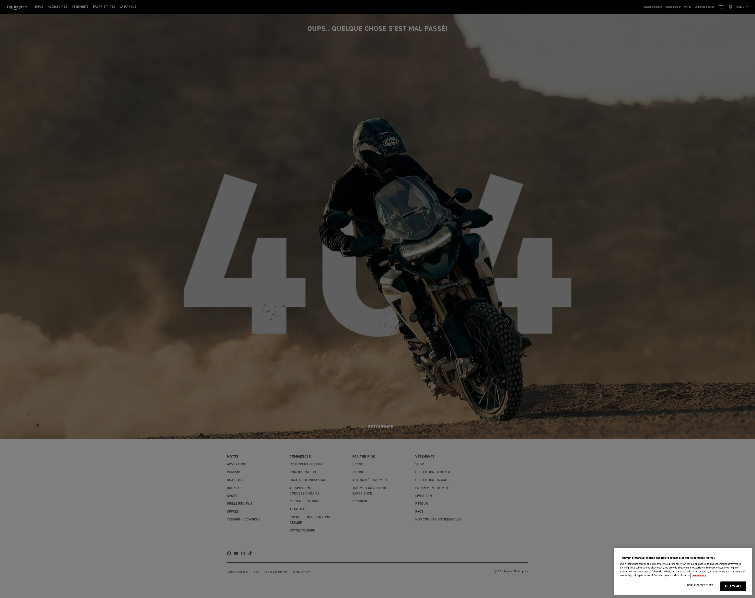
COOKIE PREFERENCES (700, 585)
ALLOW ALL (733, 586)
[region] (683, 571)
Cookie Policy (699, 575)
